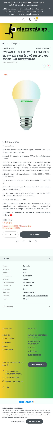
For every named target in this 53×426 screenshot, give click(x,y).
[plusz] (15, 234)
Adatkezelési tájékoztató (34, 342)
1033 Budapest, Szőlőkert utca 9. (13, 372)
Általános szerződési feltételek (38, 336)
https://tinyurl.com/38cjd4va (35, 296)
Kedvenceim (7, 350)
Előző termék (9, 48)
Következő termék (42, 48)
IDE (10, 215)
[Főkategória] (3, 43)
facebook (2, 387)
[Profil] (29, 19)
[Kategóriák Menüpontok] (17, 19)
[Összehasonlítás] (17, 241)
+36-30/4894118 (49, 31)
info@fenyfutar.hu (14, 381)
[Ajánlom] (29, 241)
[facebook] (44, 66)
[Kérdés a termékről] (35, 241)
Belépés (6, 335)
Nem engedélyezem (17, 421)
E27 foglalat (14, 44)
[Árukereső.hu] (26, 402)
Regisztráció (8, 339)
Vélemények (7, 306)
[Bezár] (50, 8)
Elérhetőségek (34, 355)
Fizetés (31, 347)
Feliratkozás (36, 365)
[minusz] (6, 234)
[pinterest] (49, 66)
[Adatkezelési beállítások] (7, 387)
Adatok (5, 259)
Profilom (6, 342)
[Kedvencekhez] (23, 241)
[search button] (23, 19)
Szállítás (32, 351)
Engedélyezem (34, 421)
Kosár (5, 346)
